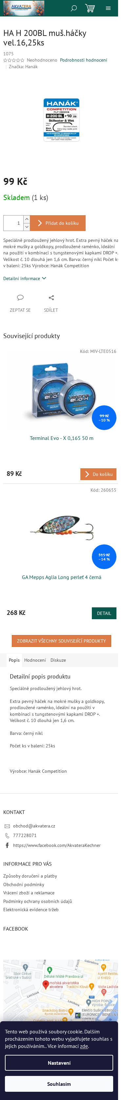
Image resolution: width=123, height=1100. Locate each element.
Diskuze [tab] (58, 660)
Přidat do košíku (62, 223)
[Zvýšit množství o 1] (26, 219)
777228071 (25, 835)
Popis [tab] (14, 660)
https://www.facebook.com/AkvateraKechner (57, 845)
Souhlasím (59, 1084)
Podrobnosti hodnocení (83, 60)
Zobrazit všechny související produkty (61, 641)
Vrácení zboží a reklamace (28, 893)
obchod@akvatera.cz (34, 826)
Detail (104, 613)
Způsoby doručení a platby (30, 876)
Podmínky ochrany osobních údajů (37, 901)
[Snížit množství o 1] (26, 227)
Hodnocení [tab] (35, 660)
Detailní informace (21, 278)
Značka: (23, 67)
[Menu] (108, 8)
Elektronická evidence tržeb (31, 909)
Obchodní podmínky (23, 884)
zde (84, 1046)
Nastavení (59, 1062)
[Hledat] (73, 8)
